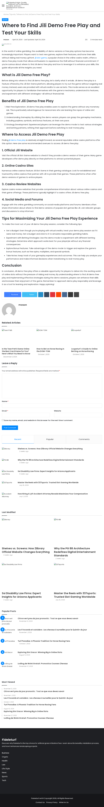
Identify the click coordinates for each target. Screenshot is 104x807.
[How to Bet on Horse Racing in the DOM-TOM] (52, 337)
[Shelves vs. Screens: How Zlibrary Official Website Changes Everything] (9, 452)
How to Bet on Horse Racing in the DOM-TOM (50, 350)
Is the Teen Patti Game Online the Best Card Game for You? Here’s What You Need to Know (16, 351)
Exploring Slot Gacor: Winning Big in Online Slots (40, 652)
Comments (84, 439)
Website (57, 411)
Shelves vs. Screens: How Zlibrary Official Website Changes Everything (50, 448)
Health (4, 761)
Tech (4, 780)
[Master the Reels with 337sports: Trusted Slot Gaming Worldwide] (9, 486)
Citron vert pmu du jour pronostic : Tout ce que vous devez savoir (48, 618)
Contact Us (40, 802)
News (4, 772)
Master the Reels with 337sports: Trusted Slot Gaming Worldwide (48, 482)
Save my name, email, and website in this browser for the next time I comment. (38, 420)
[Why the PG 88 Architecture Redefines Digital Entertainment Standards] (9, 463)
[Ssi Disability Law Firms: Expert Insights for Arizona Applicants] (9, 474)
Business (5, 753)
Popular (50, 439)
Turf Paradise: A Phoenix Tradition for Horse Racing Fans (44, 641)
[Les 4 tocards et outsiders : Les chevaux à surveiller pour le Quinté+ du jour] (9, 633)
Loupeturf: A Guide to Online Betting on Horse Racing (84, 350)
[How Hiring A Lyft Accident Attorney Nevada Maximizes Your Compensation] (9, 497)
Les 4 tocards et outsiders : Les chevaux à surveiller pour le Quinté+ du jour (52, 629)
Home (6, 14)
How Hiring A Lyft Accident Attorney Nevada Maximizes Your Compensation (53, 494)
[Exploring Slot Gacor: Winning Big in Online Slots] (9, 656)
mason (6, 40)
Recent (17, 439)
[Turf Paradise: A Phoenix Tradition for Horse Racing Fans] (9, 644)
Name (5, 401)
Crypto (5, 757)
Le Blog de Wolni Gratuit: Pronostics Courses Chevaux (43, 663)
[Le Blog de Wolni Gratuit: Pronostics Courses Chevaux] (9, 667)
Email (5, 411)
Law (3, 765)
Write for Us (63, 802)
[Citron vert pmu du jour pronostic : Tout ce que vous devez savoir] (9, 622)
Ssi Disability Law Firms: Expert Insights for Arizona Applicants (46, 471)
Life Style (6, 768)
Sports (12, 14)
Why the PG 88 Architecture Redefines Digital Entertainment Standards (51, 460)
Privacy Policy (51, 802)
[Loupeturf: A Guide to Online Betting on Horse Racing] (86, 337)
